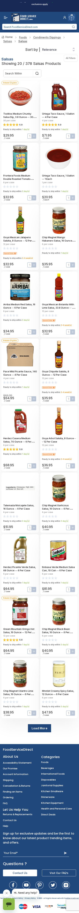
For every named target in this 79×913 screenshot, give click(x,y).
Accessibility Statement (17, 762)
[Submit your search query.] (73, 26)
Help (5, 826)
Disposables (48, 779)
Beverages (47, 768)
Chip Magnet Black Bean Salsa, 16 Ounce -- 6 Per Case (56, 632)
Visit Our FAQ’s (59, 872)
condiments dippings (47, 37)
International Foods (53, 773)
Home (9, 37)
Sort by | (32, 49)
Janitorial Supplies (52, 785)
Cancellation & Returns (16, 785)
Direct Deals (48, 814)
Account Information (15, 774)
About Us (10, 756)
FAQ (5, 803)
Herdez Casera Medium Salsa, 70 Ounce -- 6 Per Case (17, 441)
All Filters (72, 58)
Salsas (7, 41)
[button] (65, 17)
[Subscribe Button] (65, 852)
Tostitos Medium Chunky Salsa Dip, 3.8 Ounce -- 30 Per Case (18, 117)
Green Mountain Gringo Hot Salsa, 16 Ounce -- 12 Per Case (18, 632)
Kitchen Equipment (52, 802)
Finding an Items (12, 791)
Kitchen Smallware (52, 791)
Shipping (8, 780)
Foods (23, 37)
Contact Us (10, 820)
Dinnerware (48, 797)
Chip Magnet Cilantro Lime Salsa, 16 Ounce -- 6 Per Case (18, 694)
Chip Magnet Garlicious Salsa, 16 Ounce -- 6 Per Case (55, 508)
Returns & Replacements (17, 814)
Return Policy (17, 898)
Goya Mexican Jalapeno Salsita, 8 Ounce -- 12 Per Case (17, 240)
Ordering (8, 797)
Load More (39, 728)
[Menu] (5, 17)
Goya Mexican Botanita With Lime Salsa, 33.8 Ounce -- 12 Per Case (58, 307)
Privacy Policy (30, 898)
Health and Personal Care (56, 808)
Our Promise (10, 768)
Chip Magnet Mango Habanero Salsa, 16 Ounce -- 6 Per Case (58, 240)
